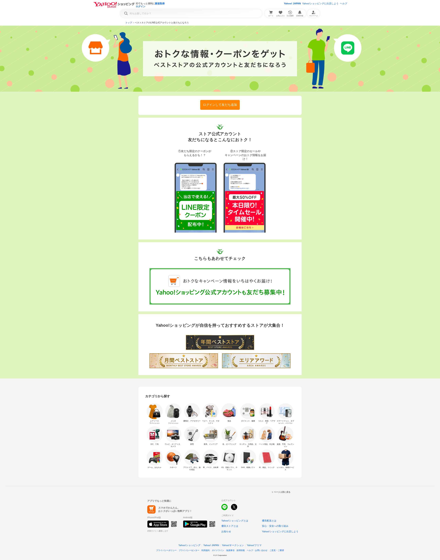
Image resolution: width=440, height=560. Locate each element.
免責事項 (230, 550)
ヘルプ (343, 3)
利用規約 (205, 550)
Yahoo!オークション (233, 545)
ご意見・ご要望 (277, 550)
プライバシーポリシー (166, 550)
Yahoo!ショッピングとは (234, 520)
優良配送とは (269, 520)
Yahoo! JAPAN (292, 3)
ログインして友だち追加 (220, 104)
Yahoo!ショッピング (189, 545)
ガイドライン (218, 550)
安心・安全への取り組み (275, 526)
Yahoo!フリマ (254, 545)
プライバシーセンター (189, 550)
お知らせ (226, 531)
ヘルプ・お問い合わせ (257, 550)
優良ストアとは (229, 526)
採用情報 (240, 550)
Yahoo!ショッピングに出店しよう (320, 3)
